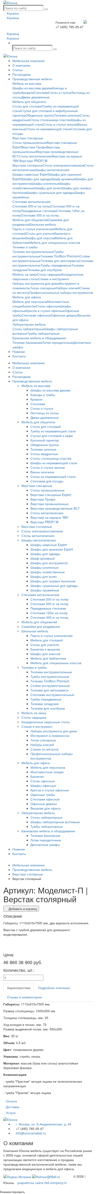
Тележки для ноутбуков (44, 269)
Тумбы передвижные (56, 265)
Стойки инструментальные (50, 685)
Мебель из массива (26, 83)
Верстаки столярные (27, 165)
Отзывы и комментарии (24, 997)
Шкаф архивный (63, 179)
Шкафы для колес (48, 188)
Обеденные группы (39, 115)
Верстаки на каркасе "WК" (49, 517)
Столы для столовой (27, 106)
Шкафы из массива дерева (32, 88)
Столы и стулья (59, 92)
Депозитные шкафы (45, 844)
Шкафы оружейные (44, 590)
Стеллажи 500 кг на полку (49, 603)
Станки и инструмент (53, 279)
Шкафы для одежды (36, 179)
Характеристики (18, 987)
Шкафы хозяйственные (47, 572)
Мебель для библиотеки (48, 658)
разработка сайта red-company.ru (42, 1182)
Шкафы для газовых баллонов (52, 581)
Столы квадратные (44, 453)
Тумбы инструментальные (38, 253)
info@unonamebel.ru (30, 1133)
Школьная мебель (42, 224)
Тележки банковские (27, 342)
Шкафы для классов (40, 238)
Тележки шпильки (67, 115)
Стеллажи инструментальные (52, 694)
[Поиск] (46, 9)
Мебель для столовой (46, 640)
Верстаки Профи (34, 147)
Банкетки (29, 306)
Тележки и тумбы (25, 247)
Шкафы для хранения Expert (51, 549)
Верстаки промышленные (49, 503)
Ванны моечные (42, 472)
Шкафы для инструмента (49, 563)
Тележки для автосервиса (60, 260)
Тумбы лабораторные (43, 333)
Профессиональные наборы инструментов (61, 292)
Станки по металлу (44, 749)
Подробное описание (54, 987)
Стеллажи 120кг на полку (49, 613)
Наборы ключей (67, 288)
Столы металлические (35, 156)
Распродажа (21, 74)
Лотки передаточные (57, 342)
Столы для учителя (40, 233)
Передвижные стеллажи (38, 210)
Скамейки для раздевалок (40, 626)
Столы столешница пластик (50, 119)
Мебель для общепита (29, 101)
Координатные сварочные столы (45, 722)
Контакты (19, 356)
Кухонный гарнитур (44, 440)
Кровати (28, 92)
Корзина (12, 13)
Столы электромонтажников (63, 165)
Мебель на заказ (24, 274)
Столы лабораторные (28, 329)
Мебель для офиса (26, 297)
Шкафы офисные (43, 785)
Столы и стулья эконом (60, 124)
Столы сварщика (49, 274)
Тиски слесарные (43, 288)
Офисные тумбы (42, 794)
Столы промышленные (29, 142)
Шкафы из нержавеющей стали (53, 463)
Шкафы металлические (52, 169)
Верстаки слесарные (27, 138)
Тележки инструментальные (33, 251)
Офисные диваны (64, 315)
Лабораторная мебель (29, 324)
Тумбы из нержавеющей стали (53, 431)
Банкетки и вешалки (45, 649)
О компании (21, 65)
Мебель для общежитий (30, 219)
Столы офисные (48, 306)
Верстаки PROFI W (33, 160)
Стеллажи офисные (36, 315)
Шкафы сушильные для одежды (50, 192)
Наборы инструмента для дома (35, 283)
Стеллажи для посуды (46, 481)
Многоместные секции (47, 772)
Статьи (17, 69)
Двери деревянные (35, 97)
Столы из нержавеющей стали (48, 129)
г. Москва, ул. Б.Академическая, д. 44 (43, 1124)
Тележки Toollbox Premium (60, 256)
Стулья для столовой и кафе (42, 110)
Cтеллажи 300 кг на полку (40, 215)
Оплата (11, 1101)
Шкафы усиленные (45, 183)
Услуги (11, 1112)
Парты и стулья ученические (33, 229)
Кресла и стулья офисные (45, 310)
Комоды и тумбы (42, 394)
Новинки (18, 351)
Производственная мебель (32, 79)
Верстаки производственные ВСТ (55, 508)
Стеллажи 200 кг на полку (31, 206)
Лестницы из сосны (44, 413)
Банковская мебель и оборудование (39, 338)
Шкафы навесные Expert (30, 174)
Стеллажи (41, 92)
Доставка (12, 1106)
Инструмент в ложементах (49, 735)
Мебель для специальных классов (54, 242)
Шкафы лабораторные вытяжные (55, 822)
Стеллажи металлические (31, 201)
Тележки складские (44, 703)
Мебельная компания (28, 60)
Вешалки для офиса (45, 808)
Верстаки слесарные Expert (50, 494)
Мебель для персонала (29, 301)
